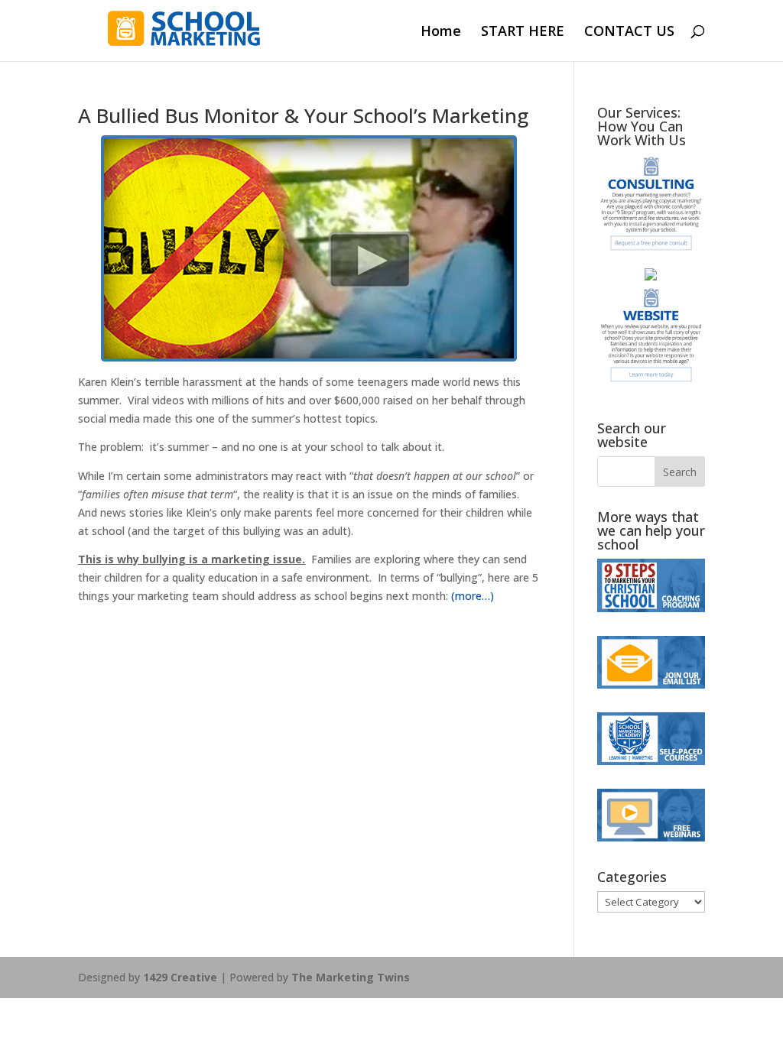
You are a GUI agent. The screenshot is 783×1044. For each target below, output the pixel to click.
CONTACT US (629, 32)
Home (441, 32)
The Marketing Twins (350, 977)
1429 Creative (180, 977)
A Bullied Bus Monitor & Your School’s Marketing (303, 115)
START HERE (522, 32)
